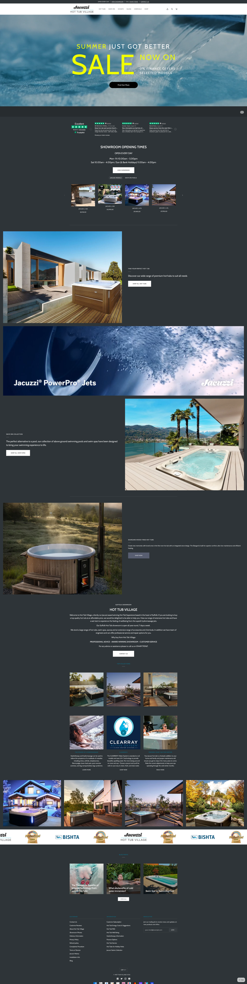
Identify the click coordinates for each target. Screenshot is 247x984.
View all (123, 899)
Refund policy (74, 943)
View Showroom (123, 170)
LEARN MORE (86, 770)
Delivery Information (76, 936)
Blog (71, 961)
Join (172, 930)
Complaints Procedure (77, 947)
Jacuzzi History (74, 954)
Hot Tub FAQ (111, 929)
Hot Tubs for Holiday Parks (115, 947)
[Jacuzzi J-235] (83, 195)
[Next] (182, 195)
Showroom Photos (76, 932)
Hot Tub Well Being (113, 932)
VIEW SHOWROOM (118, 1)
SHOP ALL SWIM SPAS (18, 453)
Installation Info (75, 957)
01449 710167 (134, 1)
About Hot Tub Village (77, 929)
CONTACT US (145, 1)
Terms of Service (75, 950)
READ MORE (160, 770)
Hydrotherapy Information (115, 936)
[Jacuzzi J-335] (110, 194)
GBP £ (123, 970)
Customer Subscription (114, 922)
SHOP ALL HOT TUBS (139, 283)
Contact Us (123, 653)
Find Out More (123, 85)
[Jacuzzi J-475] (137, 195)
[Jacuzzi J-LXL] (164, 194)
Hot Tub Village (121, 974)
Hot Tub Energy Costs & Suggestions (118, 925)
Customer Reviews (76, 925)
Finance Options (112, 939)
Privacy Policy (74, 939)
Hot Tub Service (112, 943)
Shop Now (139, 555)
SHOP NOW (123, 770)
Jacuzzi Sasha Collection (114, 950)
